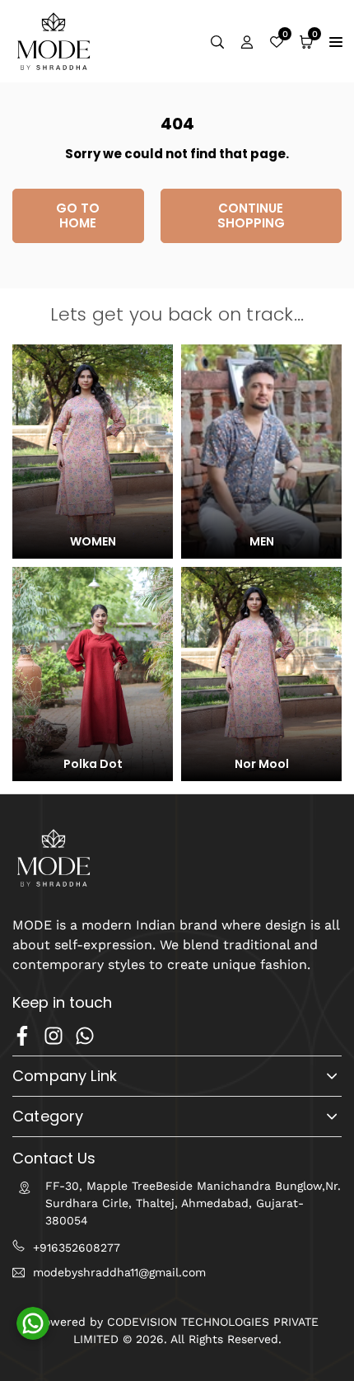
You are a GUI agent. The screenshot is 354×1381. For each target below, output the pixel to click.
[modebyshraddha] (53, 40)
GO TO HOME (78, 215)
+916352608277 (76, 1247)
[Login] (247, 41)
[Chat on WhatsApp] (32, 1323)
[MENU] (336, 41)
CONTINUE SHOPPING (251, 215)
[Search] (217, 41)
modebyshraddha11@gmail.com (119, 1272)
